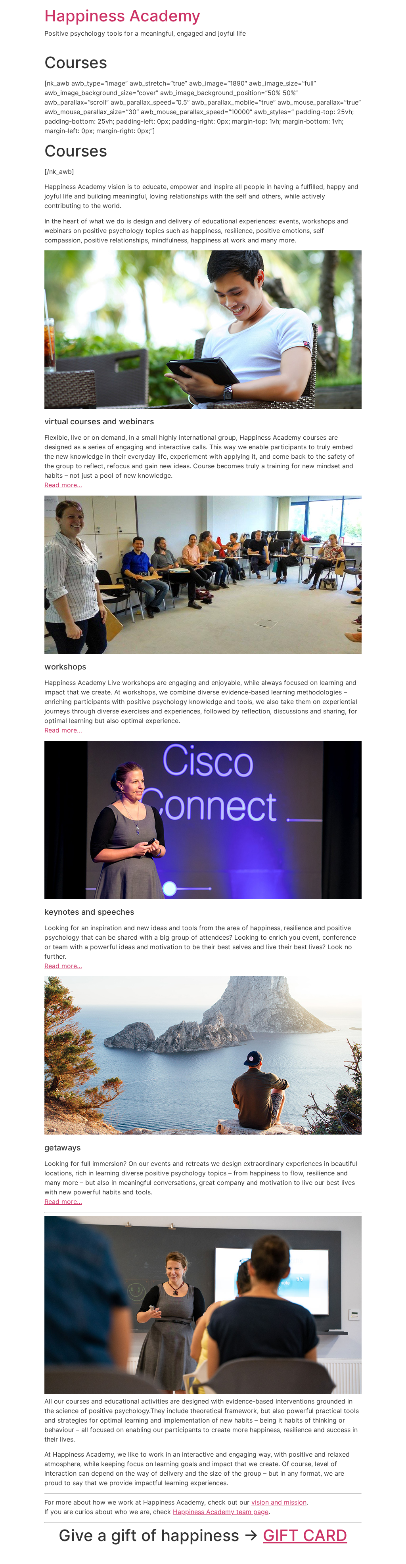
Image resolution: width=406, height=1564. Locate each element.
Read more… (63, 485)
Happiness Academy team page (220, 1512)
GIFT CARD (305, 1535)
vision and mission (278, 1502)
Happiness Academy (122, 15)
